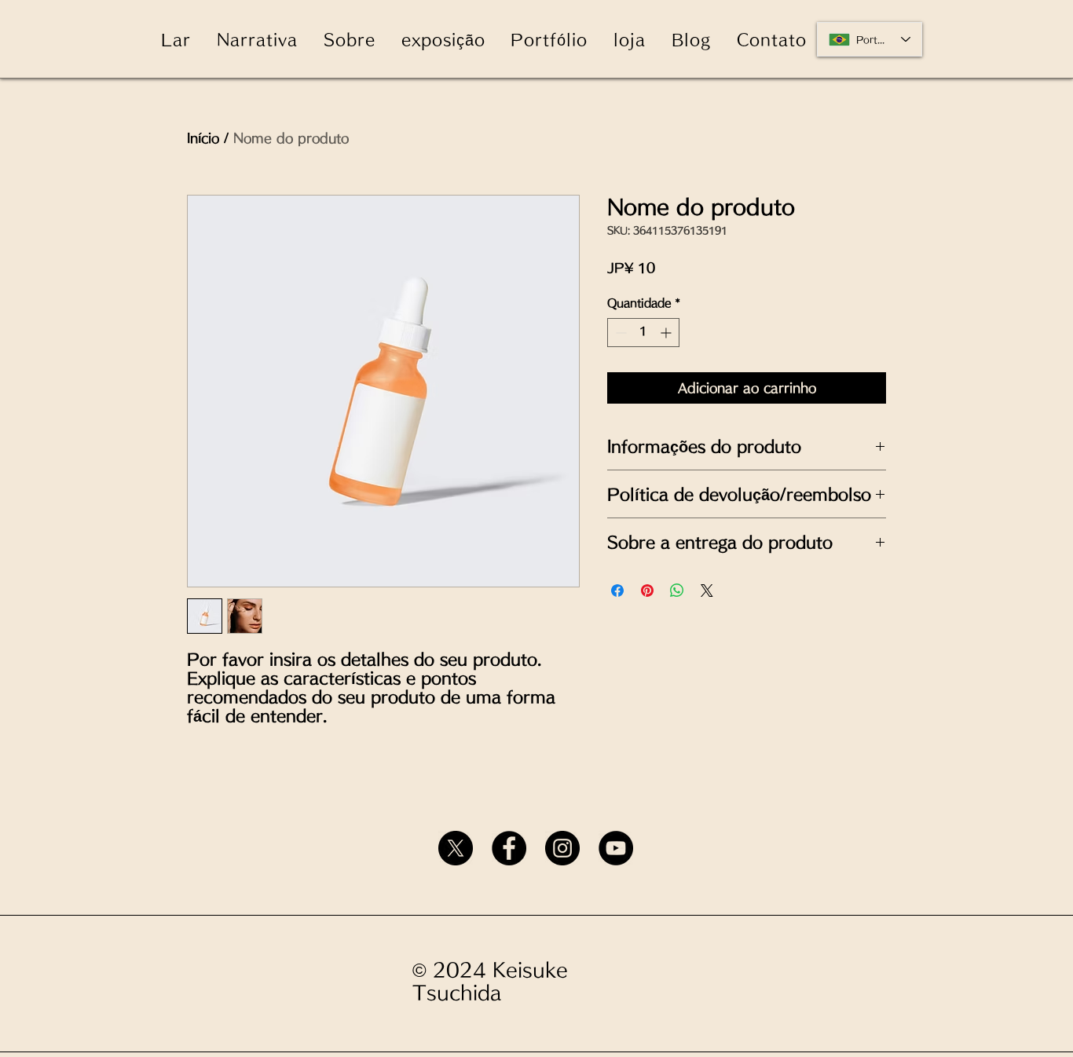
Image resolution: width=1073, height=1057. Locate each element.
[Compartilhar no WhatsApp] (677, 590)
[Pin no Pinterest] (647, 590)
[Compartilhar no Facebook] (617, 590)
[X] (455, 848)
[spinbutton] (643, 332)
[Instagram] (562, 848)
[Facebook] (509, 848)
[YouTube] (616, 848)
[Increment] (667, 332)
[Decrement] (619, 332)
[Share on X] (707, 590)
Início (203, 138)
